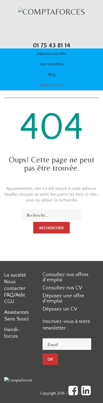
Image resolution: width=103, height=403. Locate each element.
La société (15, 275)
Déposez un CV (51, 85)
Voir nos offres (51, 64)
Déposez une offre (51, 53)
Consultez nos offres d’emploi (65, 277)
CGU (9, 301)
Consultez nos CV (62, 288)
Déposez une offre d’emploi (63, 298)
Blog (51, 74)
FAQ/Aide (14, 295)
